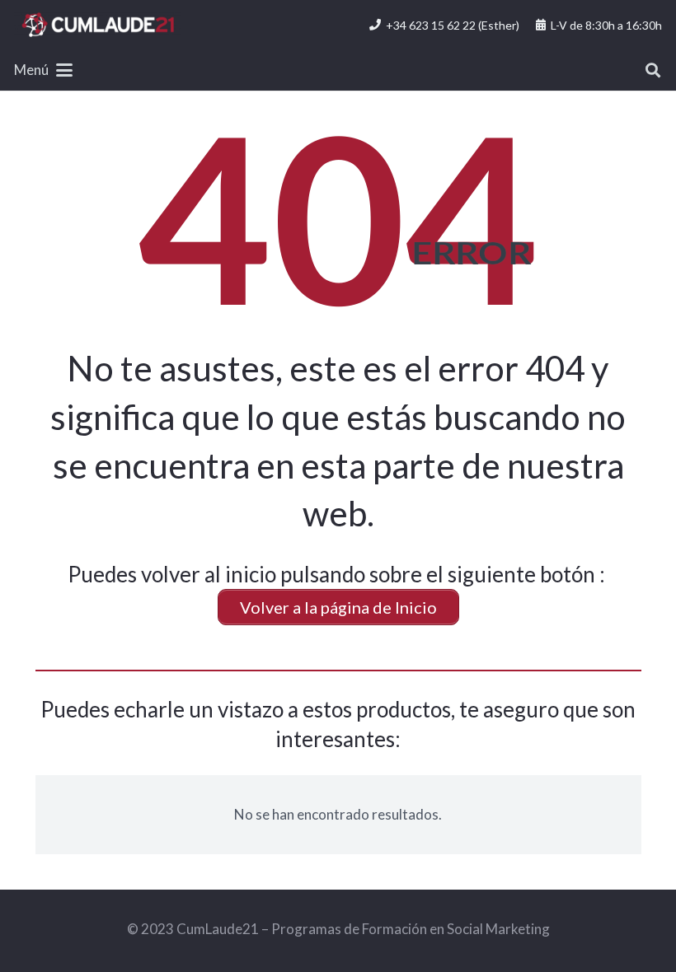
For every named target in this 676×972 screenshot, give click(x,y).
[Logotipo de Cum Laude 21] (97, 24)
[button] (42, 70)
